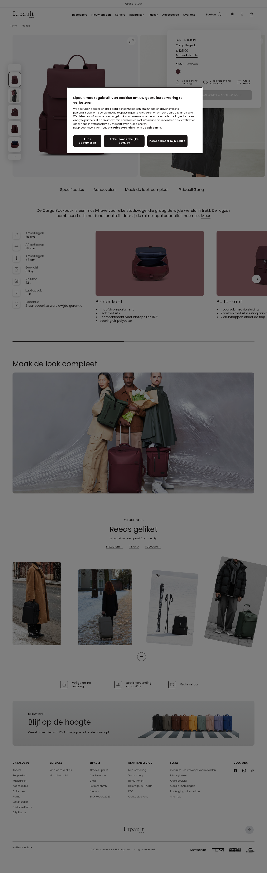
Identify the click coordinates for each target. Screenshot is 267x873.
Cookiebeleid (151, 127)
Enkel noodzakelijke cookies (124, 140)
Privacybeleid (123, 127)
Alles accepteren (87, 140)
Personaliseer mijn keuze (167, 141)
